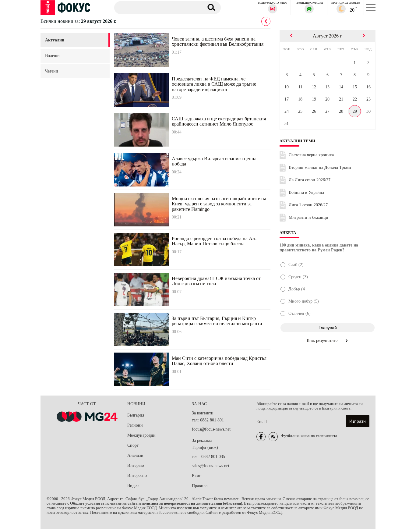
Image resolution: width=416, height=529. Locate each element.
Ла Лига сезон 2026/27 (309, 180)
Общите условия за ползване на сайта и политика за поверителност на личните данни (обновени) (156, 503)
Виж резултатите (323, 340)
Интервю (135, 465)
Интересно (137, 475)
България (135, 415)
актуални (54, 40)
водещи (52, 55)
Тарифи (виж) (205, 447)
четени (51, 71)
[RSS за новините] (273, 436)
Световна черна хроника (311, 155)
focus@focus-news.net (211, 429)
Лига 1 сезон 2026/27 (308, 205)
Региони (135, 425)
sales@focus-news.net (210, 465)
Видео (133, 485)
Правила (199, 486)
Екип (197, 476)
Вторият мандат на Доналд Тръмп (320, 167)
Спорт (133, 445)
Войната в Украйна (306, 192)
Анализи (135, 455)
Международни (141, 435)
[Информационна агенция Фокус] (261, 436)
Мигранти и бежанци (308, 217)
